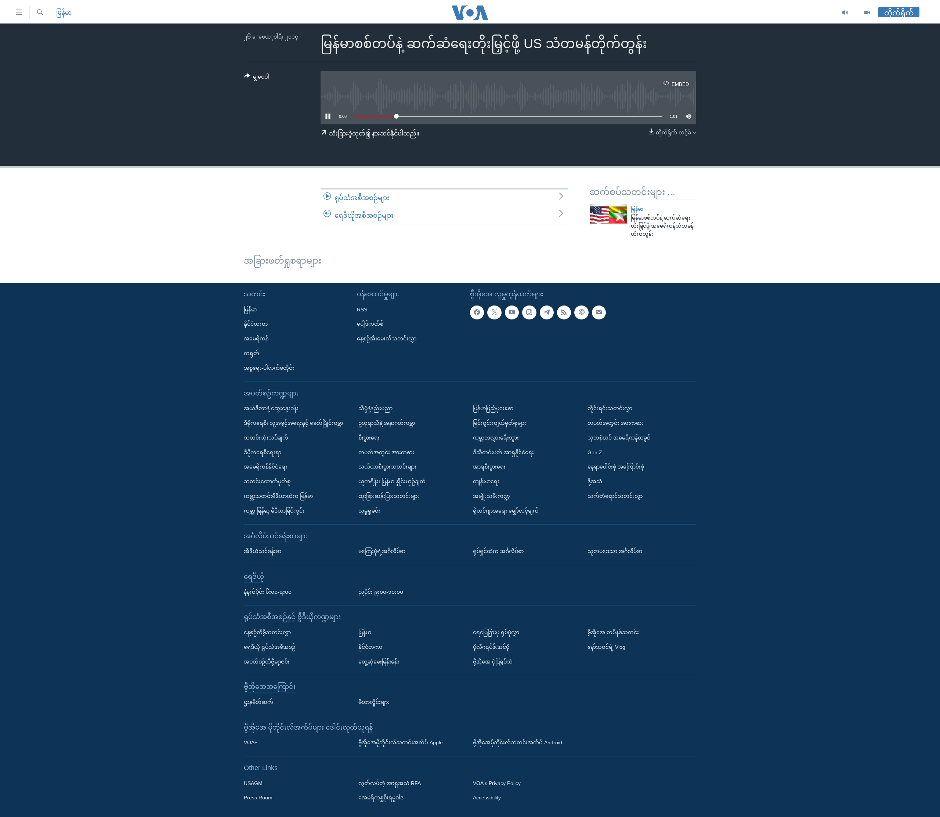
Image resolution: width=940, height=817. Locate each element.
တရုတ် (251, 353)
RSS (362, 309)
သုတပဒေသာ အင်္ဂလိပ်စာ (615, 551)
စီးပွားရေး (369, 438)
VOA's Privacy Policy (497, 783)
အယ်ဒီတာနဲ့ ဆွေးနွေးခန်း (271, 408)
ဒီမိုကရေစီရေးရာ (262, 452)
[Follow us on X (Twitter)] (494, 312)
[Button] (256, 78)
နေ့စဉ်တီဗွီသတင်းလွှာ (267, 632)
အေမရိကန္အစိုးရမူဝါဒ (381, 797)
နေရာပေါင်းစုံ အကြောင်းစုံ (616, 467)
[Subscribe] (599, 312)
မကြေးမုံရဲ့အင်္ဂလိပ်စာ (381, 551)
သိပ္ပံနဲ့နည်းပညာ (375, 408)
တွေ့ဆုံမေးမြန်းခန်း (378, 661)
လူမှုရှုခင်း (369, 511)
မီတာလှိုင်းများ (374, 702)
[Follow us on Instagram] (529, 312)
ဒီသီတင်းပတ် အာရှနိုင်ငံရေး (503, 452)
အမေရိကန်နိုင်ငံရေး (265, 467)
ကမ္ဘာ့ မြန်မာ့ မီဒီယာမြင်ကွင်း (274, 511)
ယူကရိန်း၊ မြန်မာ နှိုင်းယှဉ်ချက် (392, 481)
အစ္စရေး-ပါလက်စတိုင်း (269, 368)
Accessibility (487, 797)
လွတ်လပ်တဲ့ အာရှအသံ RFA (389, 783)
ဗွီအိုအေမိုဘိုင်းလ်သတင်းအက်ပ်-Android (517, 742)
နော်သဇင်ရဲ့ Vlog (606, 647)
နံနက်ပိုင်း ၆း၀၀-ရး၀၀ (268, 591)
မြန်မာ (64, 13)
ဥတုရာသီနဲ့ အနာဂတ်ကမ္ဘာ (386, 423)
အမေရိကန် (256, 338)
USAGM (253, 783)
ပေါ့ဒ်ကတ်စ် (370, 324)
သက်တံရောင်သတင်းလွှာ (615, 496)
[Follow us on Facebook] (477, 312)
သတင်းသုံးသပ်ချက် (266, 438)
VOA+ (250, 742)
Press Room (258, 797)
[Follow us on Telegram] (547, 312)
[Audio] (845, 13)
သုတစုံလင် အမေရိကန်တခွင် (619, 438)
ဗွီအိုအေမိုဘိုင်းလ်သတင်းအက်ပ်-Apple (400, 742)
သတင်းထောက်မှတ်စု (267, 481)
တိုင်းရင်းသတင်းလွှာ (610, 408)
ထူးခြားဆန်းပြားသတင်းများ (388, 496)
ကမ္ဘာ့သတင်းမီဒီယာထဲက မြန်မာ (278, 496)
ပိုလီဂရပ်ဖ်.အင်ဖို (491, 647)
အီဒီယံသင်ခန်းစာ (262, 551)
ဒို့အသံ (595, 481)
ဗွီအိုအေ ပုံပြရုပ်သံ (493, 661)
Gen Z (595, 452)
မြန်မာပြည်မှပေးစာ (493, 408)
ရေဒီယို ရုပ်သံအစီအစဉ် (269, 647)
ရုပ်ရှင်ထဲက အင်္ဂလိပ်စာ (498, 551)
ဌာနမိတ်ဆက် (258, 702)
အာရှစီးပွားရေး (489, 467)
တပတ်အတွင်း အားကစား (386, 452)
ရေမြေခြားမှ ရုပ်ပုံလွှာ (496, 632)
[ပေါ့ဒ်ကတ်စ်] (581, 312)
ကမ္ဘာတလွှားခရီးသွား (496, 438)
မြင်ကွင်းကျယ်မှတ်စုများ (499, 423)
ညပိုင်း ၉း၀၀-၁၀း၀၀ (380, 591)
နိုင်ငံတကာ (256, 324)
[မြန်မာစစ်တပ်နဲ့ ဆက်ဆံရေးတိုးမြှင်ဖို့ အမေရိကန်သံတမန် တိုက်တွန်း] (608, 214)
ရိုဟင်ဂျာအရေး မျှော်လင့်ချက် (506, 511)
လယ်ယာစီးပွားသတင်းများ (387, 467)
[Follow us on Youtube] (512, 312)
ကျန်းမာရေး (486, 481)
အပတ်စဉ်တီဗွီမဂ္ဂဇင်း (267, 661)
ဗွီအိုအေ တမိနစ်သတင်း (613, 632)
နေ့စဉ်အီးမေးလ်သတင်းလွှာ (386, 338)
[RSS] (564, 312)
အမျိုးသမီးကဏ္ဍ (491, 496)
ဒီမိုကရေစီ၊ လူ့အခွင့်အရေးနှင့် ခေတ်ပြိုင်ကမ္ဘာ (293, 423)
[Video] (867, 13)
